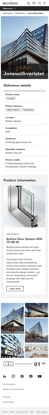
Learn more (15, 288)
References (20, 13)
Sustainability (8, 402)
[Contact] (34, 3)
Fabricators (7, 13)
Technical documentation (13, 389)
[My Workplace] (28, 3)
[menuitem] (4, 376)
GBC (32, 412)
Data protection (22, 412)
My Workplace (9, 384)
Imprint (12, 412)
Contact (5, 412)
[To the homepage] (10, 3)
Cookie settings (41, 412)
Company (7, 397)
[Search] (39, 3)
